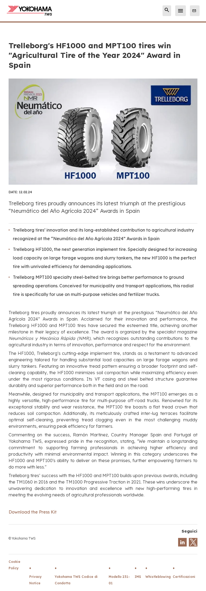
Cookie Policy (14, 565)
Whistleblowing (158, 577)
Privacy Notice (35, 580)
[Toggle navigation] (180, 10)
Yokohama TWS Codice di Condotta (76, 580)
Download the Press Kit (33, 512)
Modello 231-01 (119, 580)
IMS (138, 577)
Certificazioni (184, 577)
